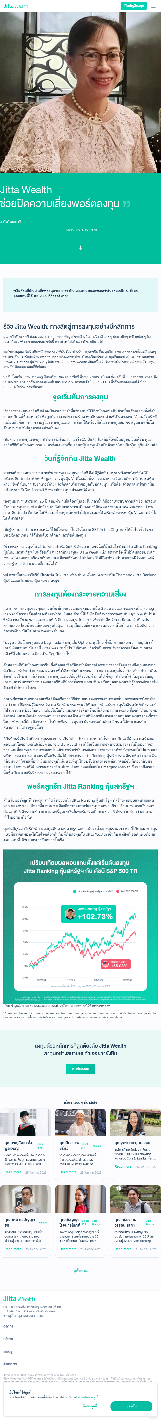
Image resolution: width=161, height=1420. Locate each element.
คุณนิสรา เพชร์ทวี (69, 1146)
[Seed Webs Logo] (80, 1298)
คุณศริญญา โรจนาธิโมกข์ (70, 1222)
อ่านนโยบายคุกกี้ (88, 1397)
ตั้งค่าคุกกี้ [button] (90, 1406)
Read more (12, 1172)
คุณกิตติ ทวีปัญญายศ (19, 1222)
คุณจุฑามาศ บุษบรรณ (132, 1143)
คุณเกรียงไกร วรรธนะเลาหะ (125, 1222)
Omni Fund (40, 1146)
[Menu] (153, 6)
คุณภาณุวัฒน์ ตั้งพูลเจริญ (18, 1146)
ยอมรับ (131, 1406)
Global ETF (84, 1146)
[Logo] (15, 6)
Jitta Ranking (96, 1223)
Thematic (96, 1146)
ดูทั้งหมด (80, 1271)
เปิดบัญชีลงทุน (134, 6)
